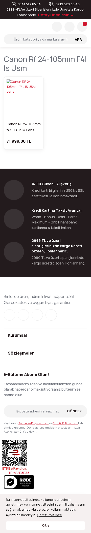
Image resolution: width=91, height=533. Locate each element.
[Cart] (82, 27)
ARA (78, 39)
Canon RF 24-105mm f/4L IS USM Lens (24, 127)
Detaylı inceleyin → (56, 14)
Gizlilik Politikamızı (65, 423)
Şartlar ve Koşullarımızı (33, 423)
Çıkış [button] (45, 525)
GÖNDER (74, 411)
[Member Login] (69, 27)
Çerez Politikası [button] (49, 515)
